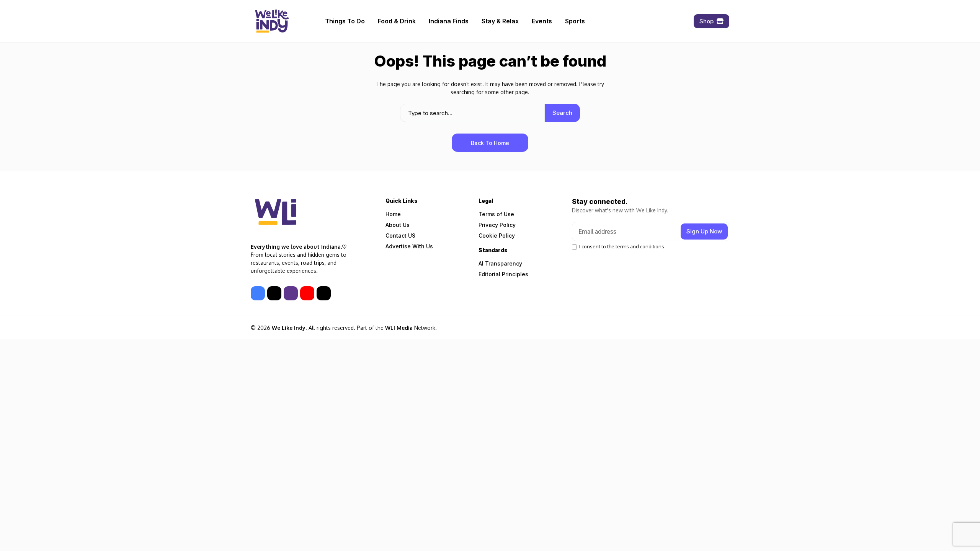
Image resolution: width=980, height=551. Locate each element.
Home (393, 214)
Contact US (400, 235)
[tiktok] (324, 293)
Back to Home (490, 143)
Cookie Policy (497, 235)
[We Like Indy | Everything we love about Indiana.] (272, 21)
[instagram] (291, 293)
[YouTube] (307, 293)
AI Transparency (500, 263)
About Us (397, 225)
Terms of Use (496, 214)
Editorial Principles (503, 274)
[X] (274, 293)
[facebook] (258, 293)
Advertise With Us (409, 246)
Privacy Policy (497, 225)
